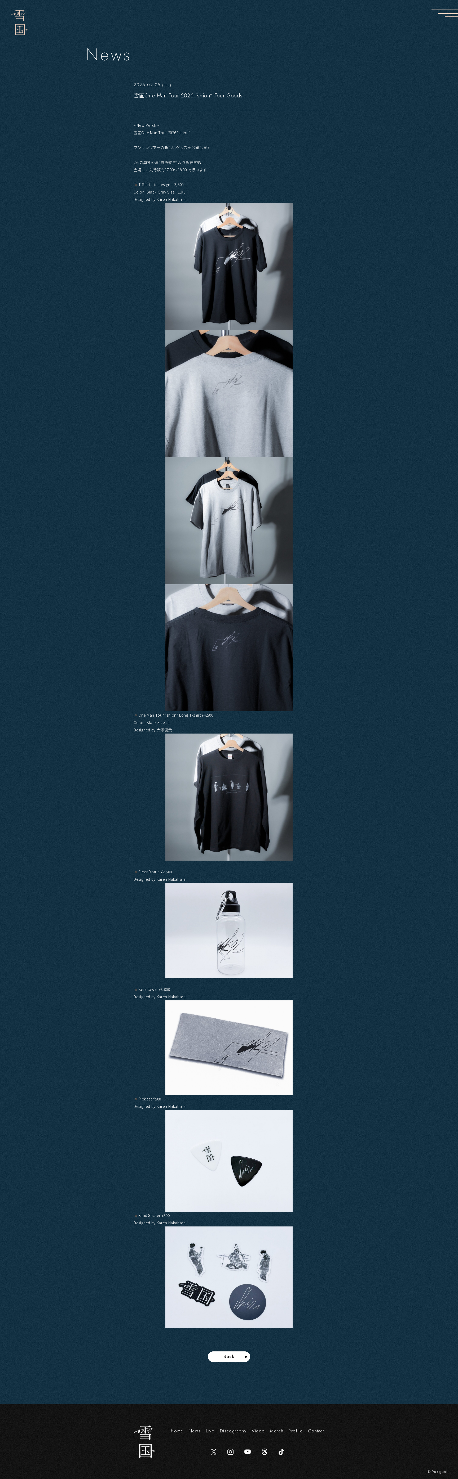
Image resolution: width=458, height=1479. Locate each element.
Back (228, 1357)
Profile (296, 1431)
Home (177, 1431)
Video (258, 1431)
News (195, 1431)
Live (210, 1431)
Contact (316, 1431)
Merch (276, 1431)
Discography (233, 1431)
